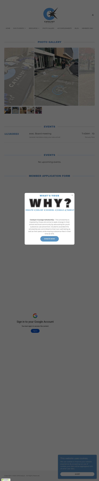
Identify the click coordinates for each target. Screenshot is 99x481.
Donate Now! (49, 239)
